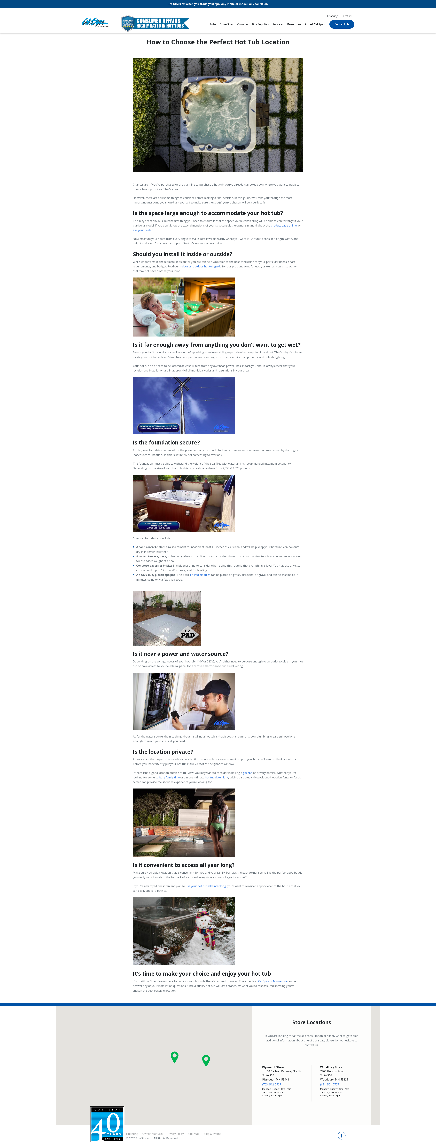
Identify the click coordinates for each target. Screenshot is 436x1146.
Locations (347, 16)
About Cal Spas (315, 24)
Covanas (242, 24)
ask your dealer (143, 230)
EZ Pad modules (200, 575)
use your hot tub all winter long (206, 886)
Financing (332, 16)
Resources (294, 24)
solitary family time (167, 777)
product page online (284, 225)
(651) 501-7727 (329, 1084)
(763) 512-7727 (271, 1084)
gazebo (247, 773)
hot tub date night (216, 777)
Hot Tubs (210, 24)
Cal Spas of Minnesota (272, 981)
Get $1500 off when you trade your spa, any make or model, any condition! (218, 4)
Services (278, 24)
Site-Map (193, 1134)
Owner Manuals (152, 1134)
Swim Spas (226, 24)
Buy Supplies (260, 24)
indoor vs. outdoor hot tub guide (200, 266)
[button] (174, 1057)
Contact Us (341, 24)
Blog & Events (212, 1134)
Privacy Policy (175, 1134)
